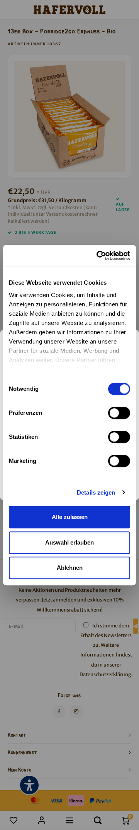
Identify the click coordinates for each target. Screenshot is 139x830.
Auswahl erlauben (69, 542)
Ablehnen (70, 567)
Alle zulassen (70, 517)
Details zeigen (96, 492)
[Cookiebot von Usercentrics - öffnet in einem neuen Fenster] (98, 256)
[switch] (119, 413)
